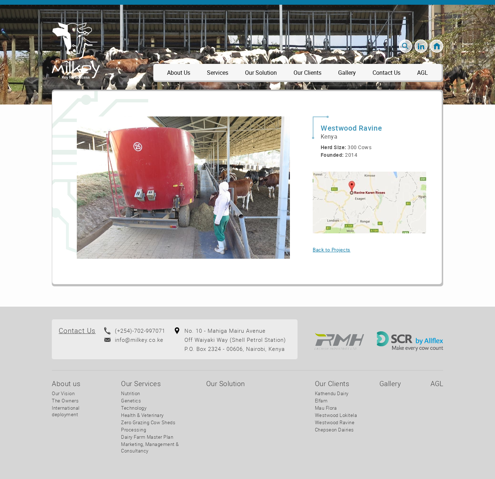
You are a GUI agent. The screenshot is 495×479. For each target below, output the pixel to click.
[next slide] (278, 187)
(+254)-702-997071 (140, 330)
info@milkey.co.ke (139, 339)
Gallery (347, 73)
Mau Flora (326, 408)
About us (178, 73)
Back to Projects (331, 249)
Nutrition (130, 393)
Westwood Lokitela (336, 415)
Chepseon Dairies (334, 429)
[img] (369, 202)
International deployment (66, 411)
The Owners (65, 400)
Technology (133, 408)
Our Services (141, 383)
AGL (422, 73)
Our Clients (307, 73)
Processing (133, 429)
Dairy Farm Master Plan (147, 437)
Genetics (131, 400)
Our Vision (63, 393)
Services (217, 73)
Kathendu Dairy (332, 393)
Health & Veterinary (142, 415)
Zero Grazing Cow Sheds (148, 422)
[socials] (421, 46)
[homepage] (436, 46)
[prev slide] (88, 187)
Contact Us (386, 73)
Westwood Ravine (335, 422)
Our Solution (261, 73)
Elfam (321, 400)
